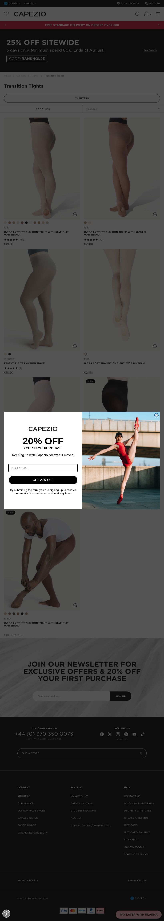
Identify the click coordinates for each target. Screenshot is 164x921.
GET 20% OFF (43, 480)
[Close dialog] (156, 415)
